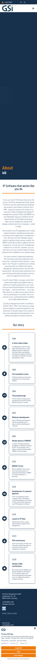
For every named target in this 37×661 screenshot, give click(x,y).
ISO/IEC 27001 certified (9, 613)
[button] (33, 8)
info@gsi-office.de (8, 604)
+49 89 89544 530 (8, 625)
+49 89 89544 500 (8, 602)
